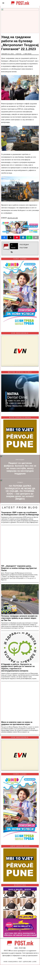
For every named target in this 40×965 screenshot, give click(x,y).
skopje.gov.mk (13, 218)
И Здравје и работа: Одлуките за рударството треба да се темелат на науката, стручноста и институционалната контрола (18, 667)
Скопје (18, 53)
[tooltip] (4, 237)
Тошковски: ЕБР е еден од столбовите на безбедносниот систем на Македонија (20, 513)
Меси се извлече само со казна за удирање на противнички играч (16, 723)
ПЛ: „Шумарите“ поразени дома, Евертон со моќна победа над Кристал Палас (19, 568)
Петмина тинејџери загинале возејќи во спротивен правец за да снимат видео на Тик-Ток (19, 618)
